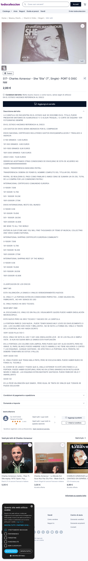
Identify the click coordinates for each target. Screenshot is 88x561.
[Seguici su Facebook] (38, 532)
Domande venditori (77, 519)
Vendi (42, 11)
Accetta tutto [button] (11, 551)
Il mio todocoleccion (77, 11)
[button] (44, 111)
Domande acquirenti (78, 523)
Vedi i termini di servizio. (41, 429)
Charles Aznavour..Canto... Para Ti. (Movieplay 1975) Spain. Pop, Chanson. (16, 477)
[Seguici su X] (43, 532)
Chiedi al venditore (74, 423)
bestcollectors (9, 412)
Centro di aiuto (77, 515)
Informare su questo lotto (75, 496)
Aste (15, 11)
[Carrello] (85, 4)
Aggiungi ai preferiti (75, 418)
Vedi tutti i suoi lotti (40, 417)
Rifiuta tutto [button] (25, 551)
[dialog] (18, 531)
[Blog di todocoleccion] (61, 532)
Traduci (9, 73)
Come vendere (53, 519)
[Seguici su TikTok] (56, 532)
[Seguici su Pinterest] (47, 532)
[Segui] (82, 26)
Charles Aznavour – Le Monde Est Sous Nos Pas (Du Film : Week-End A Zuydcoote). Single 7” (49, 477)
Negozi (22, 11)
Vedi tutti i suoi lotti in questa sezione (41, 422)
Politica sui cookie (37, 540)
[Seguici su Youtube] (52, 532)
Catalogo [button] (7, 11)
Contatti (73, 527)
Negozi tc (51, 523)
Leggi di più (19, 522)
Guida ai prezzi (33, 11)
